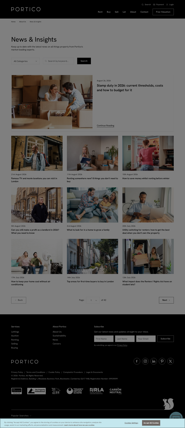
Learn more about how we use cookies (79, 425)
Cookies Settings (131, 423)
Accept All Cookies (151, 423)
